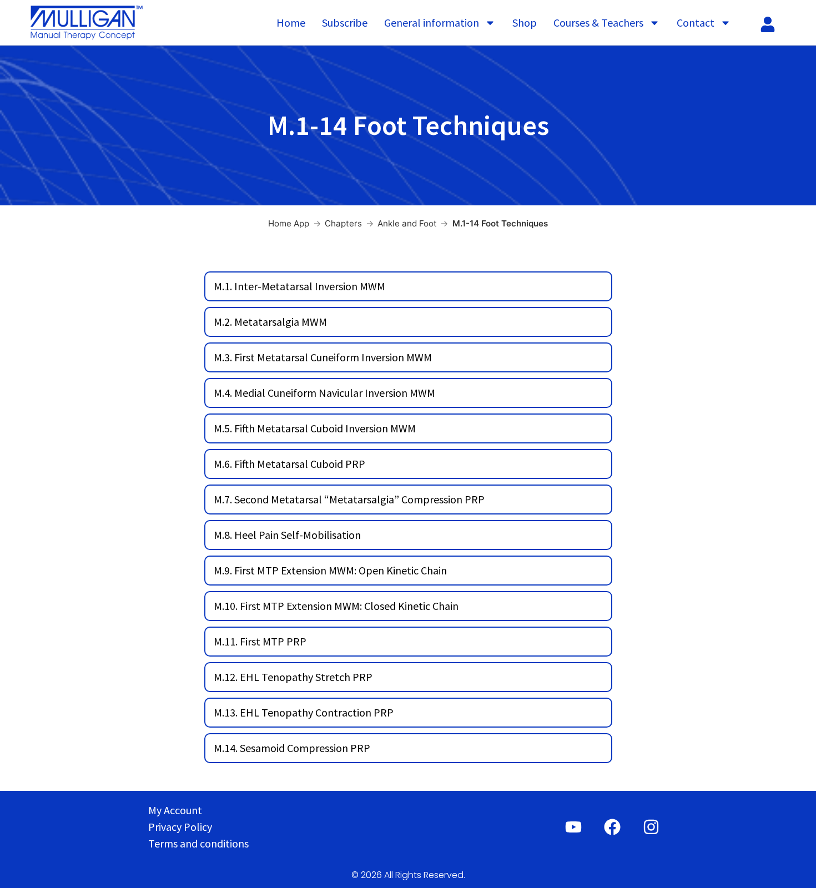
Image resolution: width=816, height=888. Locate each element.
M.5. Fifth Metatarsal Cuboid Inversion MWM (315, 428)
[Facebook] (612, 827)
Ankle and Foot (407, 223)
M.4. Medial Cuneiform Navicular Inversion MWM (324, 393)
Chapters (343, 223)
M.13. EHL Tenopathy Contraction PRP (304, 712)
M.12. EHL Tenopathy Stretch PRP (293, 677)
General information (431, 22)
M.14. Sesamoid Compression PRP (292, 748)
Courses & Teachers (598, 22)
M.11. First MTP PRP (260, 641)
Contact (695, 22)
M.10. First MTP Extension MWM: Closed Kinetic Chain (336, 606)
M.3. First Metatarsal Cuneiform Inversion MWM (323, 357)
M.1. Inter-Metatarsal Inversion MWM (299, 286)
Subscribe (344, 22)
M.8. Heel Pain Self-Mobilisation (287, 535)
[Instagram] (651, 827)
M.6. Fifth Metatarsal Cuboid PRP (289, 464)
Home (290, 22)
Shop (524, 22)
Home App (288, 223)
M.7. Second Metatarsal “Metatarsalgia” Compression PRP (349, 499)
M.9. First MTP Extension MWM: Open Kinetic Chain (330, 570)
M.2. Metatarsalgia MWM (270, 322)
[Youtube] (573, 827)
